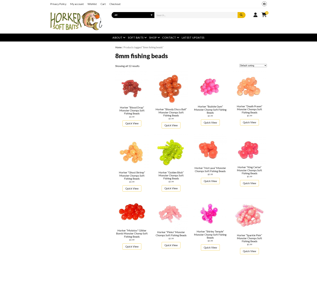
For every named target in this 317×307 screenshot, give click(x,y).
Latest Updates (193, 37)
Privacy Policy (58, 3)
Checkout (115, 3)
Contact (169, 37)
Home (118, 47)
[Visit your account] (255, 15)
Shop (153, 37)
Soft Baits (136, 37)
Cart (103, 3)
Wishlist (92, 3)
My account (77, 3)
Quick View (132, 123)
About (117, 37)
